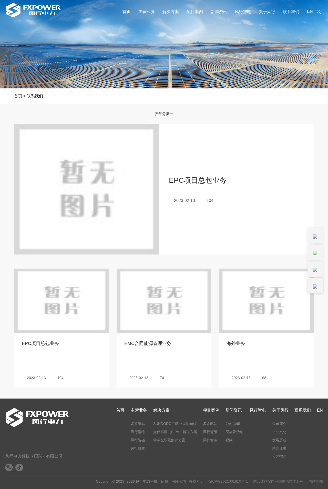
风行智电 (243, 11)
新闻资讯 (219, 11)
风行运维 (138, 432)
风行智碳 (138, 440)
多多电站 (138, 424)
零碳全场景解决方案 (169, 440)
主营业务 (146, 11)
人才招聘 (279, 456)
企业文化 (279, 432)
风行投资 (138, 448)
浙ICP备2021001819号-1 (228, 481)
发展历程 (279, 440)
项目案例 (195, 11)
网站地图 (316, 481)
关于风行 (267, 11)
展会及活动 (234, 432)
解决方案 (170, 11)
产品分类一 (164, 114)
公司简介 (279, 424)
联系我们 (291, 11)
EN (310, 11)
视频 (229, 440)
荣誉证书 (279, 448)
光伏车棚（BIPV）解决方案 (175, 432)
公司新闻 (232, 424)
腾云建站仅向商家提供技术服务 (278, 481)
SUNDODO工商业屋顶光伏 (175, 424)
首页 (126, 11)
